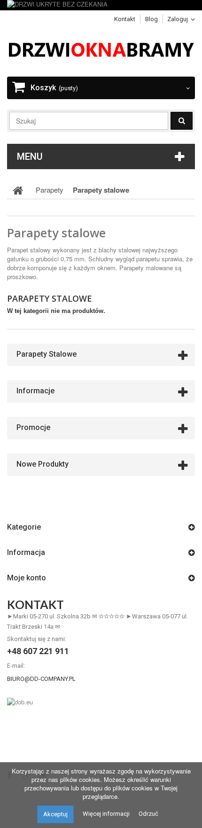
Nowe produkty (42, 464)
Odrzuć (148, 813)
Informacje (35, 390)
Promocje (33, 427)
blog (151, 19)
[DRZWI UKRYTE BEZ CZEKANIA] (101, 5)
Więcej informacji (106, 813)
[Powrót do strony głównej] (18, 190)
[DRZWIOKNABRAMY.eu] (101, 49)
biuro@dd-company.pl (41, 678)
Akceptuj (55, 814)
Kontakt (124, 19)
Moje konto (26, 577)
